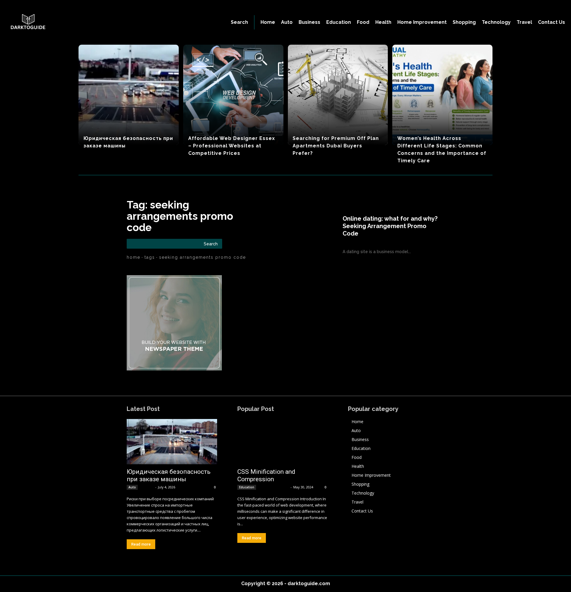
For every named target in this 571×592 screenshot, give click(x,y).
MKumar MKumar (273, 487)
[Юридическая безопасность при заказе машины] (129, 95)
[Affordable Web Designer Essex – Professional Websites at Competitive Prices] (233, 95)
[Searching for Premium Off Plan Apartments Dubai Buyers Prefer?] (338, 95)
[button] (239, 22)
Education (246, 487)
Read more (141, 544)
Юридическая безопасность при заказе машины (169, 475)
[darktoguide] (69, 22)
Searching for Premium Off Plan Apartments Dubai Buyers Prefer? (336, 145)
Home (133, 257)
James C (147, 487)
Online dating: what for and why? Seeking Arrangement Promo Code (390, 226)
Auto (132, 487)
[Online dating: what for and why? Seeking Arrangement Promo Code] (301, 235)
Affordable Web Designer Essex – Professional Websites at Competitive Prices (231, 145)
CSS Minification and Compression (266, 475)
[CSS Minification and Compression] (282, 441)
